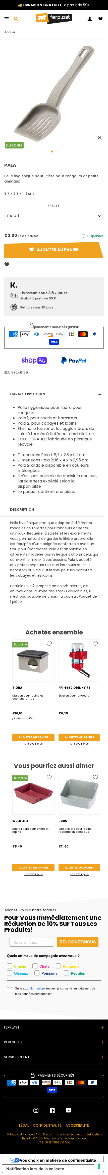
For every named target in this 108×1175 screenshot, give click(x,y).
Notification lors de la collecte (35, 1168)
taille (54, 206)
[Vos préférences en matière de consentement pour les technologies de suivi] (99, 1166)
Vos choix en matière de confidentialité (58, 1160)
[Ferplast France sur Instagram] (35, 1110)
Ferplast (12, 1027)
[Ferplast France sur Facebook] (48, 1110)
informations (37, 988)
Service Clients (18, 1057)
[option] (54, 92)
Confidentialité (47, 1125)
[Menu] (6, 19)
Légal (24, 1125)
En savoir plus (33, 744)
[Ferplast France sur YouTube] (65, 1110)
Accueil (10, 32)
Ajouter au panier (33, 737)
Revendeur (13, 1042)
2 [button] (57, 152)
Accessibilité (77, 1125)
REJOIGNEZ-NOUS (78, 942)
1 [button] (52, 151)
